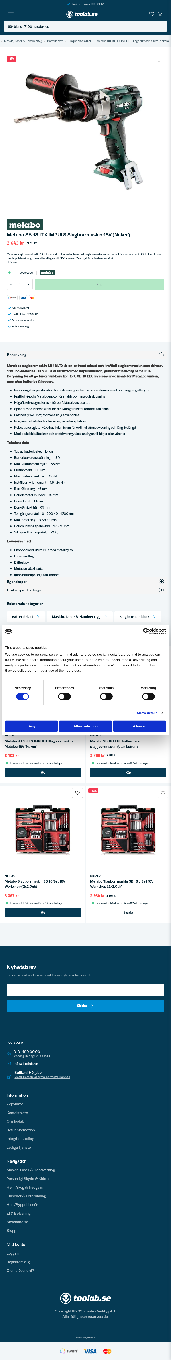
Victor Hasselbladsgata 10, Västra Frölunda (42, 1076)
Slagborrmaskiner (80, 41)
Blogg (11, 1230)
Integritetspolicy (20, 1138)
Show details (147, 713)
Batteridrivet (55, 41)
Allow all (139, 726)
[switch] (64, 696)
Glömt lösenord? (20, 1270)
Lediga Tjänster (19, 1147)
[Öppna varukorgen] (160, 14)
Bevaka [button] (128, 912)
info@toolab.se (26, 1063)
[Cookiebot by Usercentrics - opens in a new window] (146, 631)
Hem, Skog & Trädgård (25, 1187)
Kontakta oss (17, 1112)
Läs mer (12, 262)
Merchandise (17, 1221)
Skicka (82, 1005)
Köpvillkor (15, 1104)
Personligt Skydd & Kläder (28, 1178)
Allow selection (86, 726)
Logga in (13, 1253)
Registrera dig (18, 1261)
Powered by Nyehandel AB (86, 1337)
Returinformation (21, 1129)
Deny (31, 726)
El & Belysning (19, 1213)
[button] (162, 26)
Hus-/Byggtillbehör (22, 1204)
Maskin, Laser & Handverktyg (23, 41)
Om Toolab (15, 1121)
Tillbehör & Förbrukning (26, 1195)
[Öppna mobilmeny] (11, 14)
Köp (42, 772)
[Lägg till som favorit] (151, 14)
